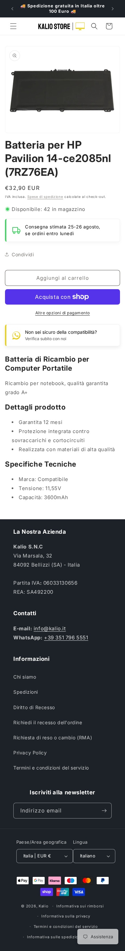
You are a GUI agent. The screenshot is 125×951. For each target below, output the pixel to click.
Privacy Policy (30, 752)
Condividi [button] (23, 254)
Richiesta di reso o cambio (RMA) (52, 737)
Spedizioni (25, 692)
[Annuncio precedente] (12, 8)
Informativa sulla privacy (65, 916)
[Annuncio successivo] (112, 8)
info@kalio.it (50, 628)
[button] (13, 26)
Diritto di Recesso (34, 707)
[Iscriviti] (104, 810)
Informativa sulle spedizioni (54, 937)
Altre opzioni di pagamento (62, 312)
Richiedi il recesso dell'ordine (47, 722)
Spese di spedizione (45, 197)
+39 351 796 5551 (66, 637)
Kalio (44, 906)
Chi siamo (24, 677)
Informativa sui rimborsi (80, 906)
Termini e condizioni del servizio (51, 768)
